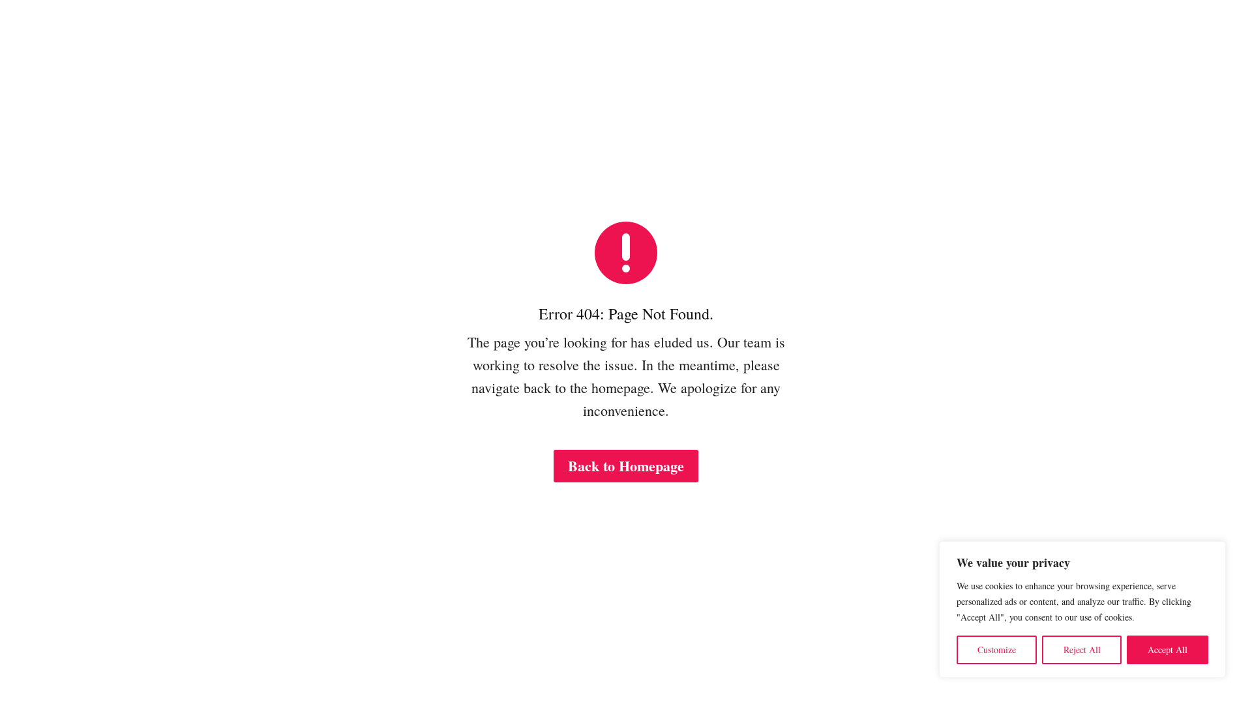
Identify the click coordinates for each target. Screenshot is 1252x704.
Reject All (1082, 649)
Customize (996, 649)
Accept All (1167, 649)
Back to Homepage (626, 466)
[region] (1082, 609)
